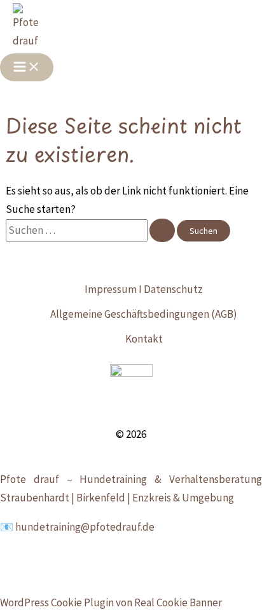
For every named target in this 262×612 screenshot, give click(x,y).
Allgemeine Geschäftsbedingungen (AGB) (143, 314)
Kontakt (144, 339)
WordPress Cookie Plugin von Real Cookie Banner (111, 602)
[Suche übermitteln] (162, 230)
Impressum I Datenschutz (144, 289)
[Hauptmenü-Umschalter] (26, 67)
